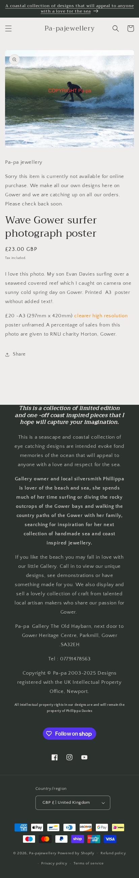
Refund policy (113, 853)
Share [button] (19, 354)
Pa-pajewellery (43, 853)
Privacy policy (54, 863)
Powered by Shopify (76, 853)
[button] (8, 28)
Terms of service (89, 863)
